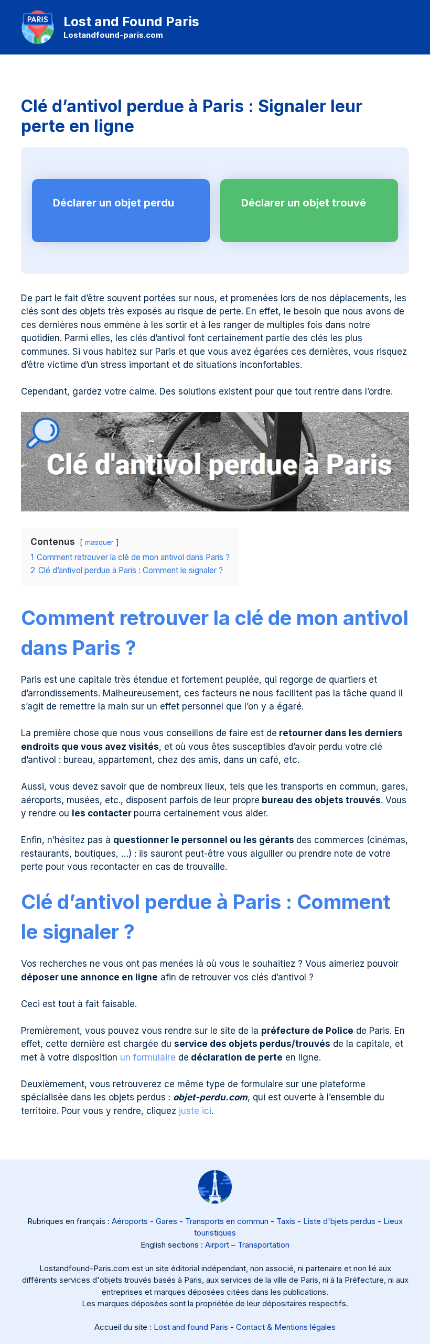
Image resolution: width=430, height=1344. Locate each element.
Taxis (285, 1221)
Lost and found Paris (191, 1327)
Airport (217, 1245)
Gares (166, 1221)
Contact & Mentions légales (286, 1327)
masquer (99, 542)
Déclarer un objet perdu (113, 202)
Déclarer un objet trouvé (303, 202)
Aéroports (130, 1221)
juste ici (195, 1111)
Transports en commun (226, 1221)
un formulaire (148, 1057)
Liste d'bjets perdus (339, 1221)
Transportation (263, 1245)
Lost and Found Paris (131, 21)
